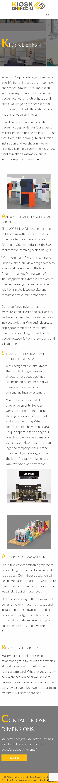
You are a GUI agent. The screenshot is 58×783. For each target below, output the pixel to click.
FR (47, 14)
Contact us (12, 757)
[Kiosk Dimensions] (29, 6)
